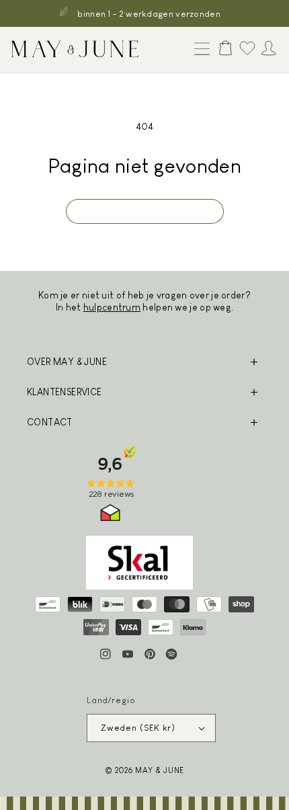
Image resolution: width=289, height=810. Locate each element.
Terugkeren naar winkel (145, 211)
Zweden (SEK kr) (138, 728)
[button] (199, 49)
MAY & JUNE (159, 770)
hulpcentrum (111, 307)
